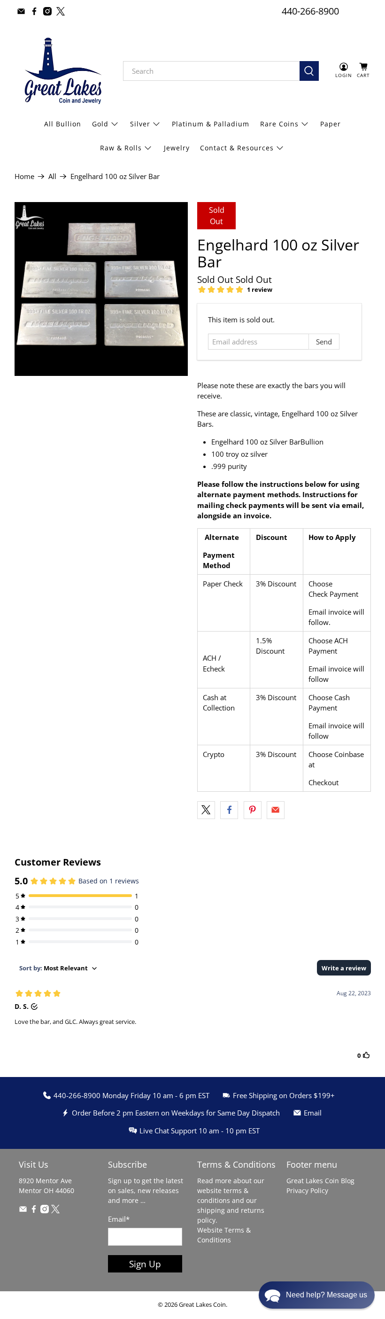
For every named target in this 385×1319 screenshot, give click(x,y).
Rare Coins (279, 123)
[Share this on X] (206, 810)
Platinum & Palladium (210, 123)
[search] (211, 71)
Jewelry (177, 147)
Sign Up (145, 1264)
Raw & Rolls (121, 147)
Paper (330, 123)
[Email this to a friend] (276, 810)
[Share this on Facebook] (229, 810)
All (52, 176)
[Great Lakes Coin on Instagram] (47, 11)
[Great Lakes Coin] (62, 71)
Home (24, 176)
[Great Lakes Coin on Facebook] (34, 11)
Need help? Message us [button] (326, 1295)
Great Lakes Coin (202, 1305)
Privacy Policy (307, 1190)
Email (119, 1219)
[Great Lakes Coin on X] (60, 11)
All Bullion (62, 123)
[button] (317, 1295)
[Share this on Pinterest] (253, 810)
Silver (140, 123)
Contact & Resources (237, 147)
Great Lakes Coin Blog (320, 1180)
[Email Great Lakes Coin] (21, 11)
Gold (100, 123)
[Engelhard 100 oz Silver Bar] (101, 289)
